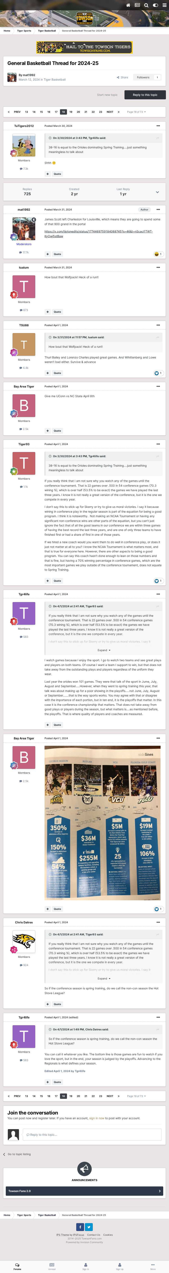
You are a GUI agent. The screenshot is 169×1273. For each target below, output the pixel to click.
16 (48, 111)
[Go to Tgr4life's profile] (24, 613)
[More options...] (158, 125)
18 (63, 111)
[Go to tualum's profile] (24, 286)
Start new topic (107, 94)
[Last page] (119, 112)
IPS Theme (62, 1234)
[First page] (9, 112)
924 (25, 965)
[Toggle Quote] (50, 138)
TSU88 (24, 325)
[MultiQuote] (48, 174)
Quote (57, 173)
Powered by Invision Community (84, 1242)
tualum (24, 267)
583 (25, 636)
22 (93, 111)
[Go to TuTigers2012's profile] (24, 145)
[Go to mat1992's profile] (11, 77)
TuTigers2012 (24, 126)
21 (85, 111)
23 (100, 111)
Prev (17, 111)
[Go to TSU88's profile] (24, 344)
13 (26, 111)
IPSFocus (78, 1234)
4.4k (25, 367)
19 (70, 111)
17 (56, 111)
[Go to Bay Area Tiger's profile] (24, 405)
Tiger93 (23, 444)
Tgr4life (93, 138)
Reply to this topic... (43, 1134)
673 (25, 310)
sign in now (96, 1118)
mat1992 (29, 75)
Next (110, 111)
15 (41, 111)
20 (78, 111)
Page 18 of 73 (135, 111)
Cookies (108, 1234)
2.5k (25, 429)
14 (34, 111)
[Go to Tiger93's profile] (24, 463)
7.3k (25, 168)
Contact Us (93, 1234)
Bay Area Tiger (24, 386)
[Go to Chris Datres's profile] (24, 941)
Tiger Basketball (55, 79)
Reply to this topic (145, 94)
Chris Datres (24, 922)
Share (123, 77)
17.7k (25, 252)
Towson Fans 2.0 (19, 1191)
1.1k (25, 486)
